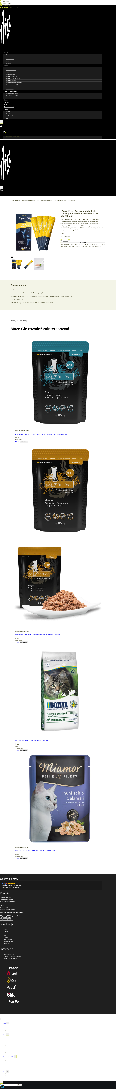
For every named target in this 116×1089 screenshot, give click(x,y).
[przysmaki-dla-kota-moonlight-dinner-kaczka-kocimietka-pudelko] (34, 255)
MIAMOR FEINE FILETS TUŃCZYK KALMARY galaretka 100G (35, 850)
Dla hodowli (7, 943)
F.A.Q (5, 933)
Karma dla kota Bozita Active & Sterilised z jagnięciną (32, 740)
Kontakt (8, 111)
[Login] (51, 126)
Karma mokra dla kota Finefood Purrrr (14, 82)
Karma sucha (9, 68)
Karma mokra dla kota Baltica (12, 84)
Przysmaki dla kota (10, 72)
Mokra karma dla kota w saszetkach (14, 86)
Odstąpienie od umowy (10, 958)
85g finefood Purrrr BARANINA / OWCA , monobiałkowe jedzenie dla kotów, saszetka (42, 434)
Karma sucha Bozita (10, 74)
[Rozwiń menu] (1, 187)
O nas (5, 929)
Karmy (4, 1034)
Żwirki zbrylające (9, 54)
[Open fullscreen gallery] (12, 257)
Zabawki (6, 100)
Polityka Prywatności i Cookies (12, 956)
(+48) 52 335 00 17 (5, 918)
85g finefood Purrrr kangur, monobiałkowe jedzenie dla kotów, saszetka (37, 634)
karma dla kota (76, 246)
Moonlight (91, 246)
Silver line (8, 63)
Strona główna (15, 200)
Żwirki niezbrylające (10, 57)
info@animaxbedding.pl (6, 920)
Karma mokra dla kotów (11, 70)
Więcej (17, 441)
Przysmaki (98, 246)
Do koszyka (82, 242)
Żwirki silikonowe (10, 59)
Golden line (8, 61)
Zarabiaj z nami (9, 107)
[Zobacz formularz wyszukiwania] (1, 122)
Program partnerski (9, 939)
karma (69, 246)
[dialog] (2, 1086)
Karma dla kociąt (9, 89)
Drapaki (6, 102)
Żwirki (4, 1023)
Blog (5, 104)
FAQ (7, 118)
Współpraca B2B (9, 115)
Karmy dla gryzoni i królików (12, 93)
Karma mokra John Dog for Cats (13, 78)
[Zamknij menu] (0, 1019)
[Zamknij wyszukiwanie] (1, 1082)
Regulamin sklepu (9, 954)
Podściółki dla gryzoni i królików (13, 95)
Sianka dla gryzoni (10, 97)
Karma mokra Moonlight (11, 76)
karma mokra (84, 246)
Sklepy (6, 937)
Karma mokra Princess (11, 80)
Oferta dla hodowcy (10, 113)
